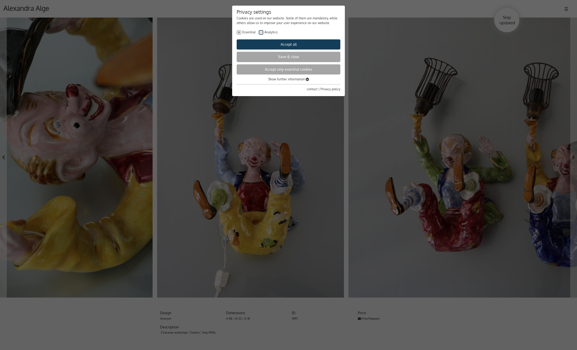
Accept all (289, 44)
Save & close (288, 56)
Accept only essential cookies (288, 69)
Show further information (287, 79)
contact (312, 89)
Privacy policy (330, 89)
